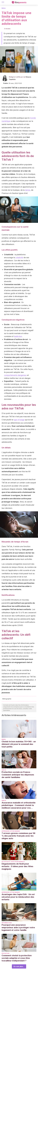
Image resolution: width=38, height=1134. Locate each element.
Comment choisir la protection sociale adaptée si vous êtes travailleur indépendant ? (17, 958)
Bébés (4, 8)
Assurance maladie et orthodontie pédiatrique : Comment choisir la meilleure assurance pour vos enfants (18, 805)
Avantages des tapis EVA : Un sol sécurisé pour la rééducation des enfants (18, 897)
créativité (19, 257)
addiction (18, 336)
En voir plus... (19, 966)
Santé (4, 770)
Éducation (5, 953)
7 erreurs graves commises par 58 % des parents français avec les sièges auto (18, 836)
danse (27, 190)
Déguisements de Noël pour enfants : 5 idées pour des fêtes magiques (17, 866)
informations (7, 923)
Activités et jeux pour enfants (13, 861)
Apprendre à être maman (11, 831)
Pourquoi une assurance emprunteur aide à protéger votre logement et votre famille (18, 927)
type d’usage (19, 420)
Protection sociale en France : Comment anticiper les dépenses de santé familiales (18, 774)
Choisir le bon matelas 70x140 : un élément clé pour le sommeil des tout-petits (19, 744)
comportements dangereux (15, 375)
